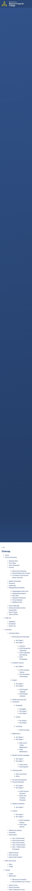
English (14, 680)
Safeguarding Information (16, 588)
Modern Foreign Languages (20, 755)
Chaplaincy (12, 621)
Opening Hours (13, 561)
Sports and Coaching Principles (22, 798)
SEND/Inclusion (14, 853)
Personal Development (19, 780)
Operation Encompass (19, 598)
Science (14, 811)
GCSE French (23, 764)
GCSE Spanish (23, 767)
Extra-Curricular (13, 855)
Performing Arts (17, 770)
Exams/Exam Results (15, 857)
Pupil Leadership (14, 606)
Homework (12, 832)
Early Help (15, 595)
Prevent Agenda (17, 600)
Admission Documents (19, 571)
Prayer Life (12, 626)
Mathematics (16, 733)
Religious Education (18, 804)
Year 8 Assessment (18, 840)
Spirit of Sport (13, 612)
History (18, 717)
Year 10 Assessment (18, 845)
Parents (7, 870)
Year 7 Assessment (18, 838)
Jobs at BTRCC (13, 614)
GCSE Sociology (24, 730)
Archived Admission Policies (21, 573)
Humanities (15, 702)
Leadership (12, 585)
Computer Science (18, 663)
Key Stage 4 (19, 642)
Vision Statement (14, 565)
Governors (12, 583)
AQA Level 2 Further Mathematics (23, 745)
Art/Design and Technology (20, 637)
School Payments (14, 887)
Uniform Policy (13, 885)
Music (18, 776)
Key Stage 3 (19, 640)
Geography (19, 705)
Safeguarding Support (19, 593)
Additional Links (17, 602)
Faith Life (8, 618)
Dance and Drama (21, 774)
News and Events (10, 861)
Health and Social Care (19, 699)
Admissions (12, 876)
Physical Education (18, 782)
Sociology (19, 726)
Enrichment (12, 624)
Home (3, 547)
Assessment (13, 835)
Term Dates (12, 563)
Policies (11, 567)
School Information (11, 557)
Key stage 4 (19, 817)
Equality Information (15, 581)
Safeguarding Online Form (20, 591)
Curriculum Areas (14, 633)
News (10, 864)
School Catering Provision (17, 889)
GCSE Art (22, 646)
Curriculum (8, 629)
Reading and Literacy (15, 830)
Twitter (11, 866)
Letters (11, 874)
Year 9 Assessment (18, 843)
